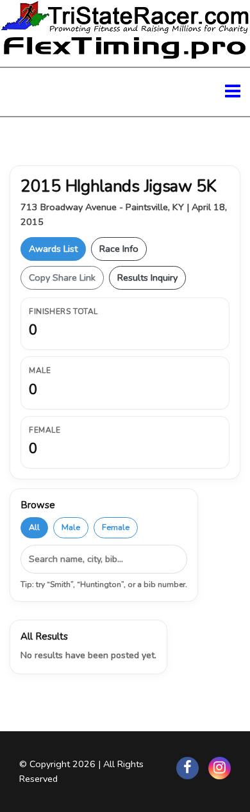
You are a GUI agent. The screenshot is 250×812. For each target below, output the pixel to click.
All (34, 527)
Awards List (53, 248)
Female (115, 527)
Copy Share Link (62, 277)
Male (71, 527)
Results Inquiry (147, 277)
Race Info (118, 248)
